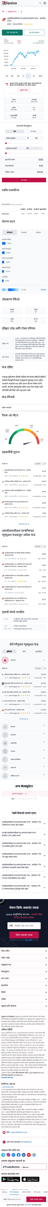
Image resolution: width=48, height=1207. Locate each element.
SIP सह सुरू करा (12, 32)
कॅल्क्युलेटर (5, 971)
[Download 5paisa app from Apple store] (31, 1180)
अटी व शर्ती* (28, 940)
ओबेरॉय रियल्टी (6, 267)
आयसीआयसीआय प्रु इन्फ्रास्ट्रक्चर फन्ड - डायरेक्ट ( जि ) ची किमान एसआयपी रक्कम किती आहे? (21, 866)
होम (3, 11)
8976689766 (26, 1142)
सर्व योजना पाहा (23, 524)
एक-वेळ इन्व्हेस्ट (34, 32)
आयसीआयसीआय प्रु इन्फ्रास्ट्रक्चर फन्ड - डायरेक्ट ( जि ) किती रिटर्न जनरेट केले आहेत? (21, 823)
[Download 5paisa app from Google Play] (10, 1180)
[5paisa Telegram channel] (3, 1155)
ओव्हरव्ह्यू (4, 1192)
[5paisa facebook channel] (18, 1155)
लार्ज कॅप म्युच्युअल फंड (14, 678)
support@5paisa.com (18, 1132)
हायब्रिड (38, 651)
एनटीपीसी (4, 277)
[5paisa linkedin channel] (24, 1155)
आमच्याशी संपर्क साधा (7, 1078)
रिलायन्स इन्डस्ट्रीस (7, 258)
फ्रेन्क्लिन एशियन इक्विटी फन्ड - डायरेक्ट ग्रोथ (18, 481)
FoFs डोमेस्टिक (12, 559)
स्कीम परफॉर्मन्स (26, 1192)
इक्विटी (9, 651)
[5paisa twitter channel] (13, 1155)
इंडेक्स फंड (11, 593)
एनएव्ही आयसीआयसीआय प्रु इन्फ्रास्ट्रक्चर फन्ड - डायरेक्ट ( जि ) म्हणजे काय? (19, 834)
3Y (28, 76)
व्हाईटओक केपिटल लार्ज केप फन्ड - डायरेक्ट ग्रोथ (18, 683)
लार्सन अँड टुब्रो (6, 249)
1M (7, 76)
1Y (23, 76)
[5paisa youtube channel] (29, 1155)
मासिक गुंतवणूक (10, 138)
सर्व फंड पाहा (23, 719)
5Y (34, 76)
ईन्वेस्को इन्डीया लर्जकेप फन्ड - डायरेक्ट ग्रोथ (16, 674)
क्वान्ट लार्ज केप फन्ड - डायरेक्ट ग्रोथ (14, 701)
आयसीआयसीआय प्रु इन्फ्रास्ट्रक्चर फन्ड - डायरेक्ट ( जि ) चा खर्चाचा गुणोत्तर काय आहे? (21, 844)
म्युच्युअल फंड (12, 11)
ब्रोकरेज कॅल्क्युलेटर (17, 794)
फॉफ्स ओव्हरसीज (12, 570)
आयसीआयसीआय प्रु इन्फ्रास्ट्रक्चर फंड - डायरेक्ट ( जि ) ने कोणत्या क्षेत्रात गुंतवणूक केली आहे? (21, 887)
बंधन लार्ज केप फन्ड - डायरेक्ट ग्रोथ (14, 710)
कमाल (40, 76)
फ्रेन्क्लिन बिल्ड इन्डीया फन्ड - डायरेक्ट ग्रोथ (17, 513)
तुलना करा (24, 90)
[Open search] (40, 3)
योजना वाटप (37, 1192)
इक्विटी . (9, 24)
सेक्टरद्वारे (23, 232)
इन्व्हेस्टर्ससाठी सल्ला (8, 1087)
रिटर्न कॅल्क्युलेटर (14, 1192)
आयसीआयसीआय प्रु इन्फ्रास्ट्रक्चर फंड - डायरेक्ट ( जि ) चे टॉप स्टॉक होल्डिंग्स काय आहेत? (21, 876)
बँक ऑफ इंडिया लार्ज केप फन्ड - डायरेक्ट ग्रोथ (17, 692)
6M (18, 76)
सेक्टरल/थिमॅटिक (18, 24)
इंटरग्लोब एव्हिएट (6, 239)
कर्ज (24, 651)
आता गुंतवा (24, 180)
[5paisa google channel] (34, 1155)
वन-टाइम (33, 131)
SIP (15, 131)
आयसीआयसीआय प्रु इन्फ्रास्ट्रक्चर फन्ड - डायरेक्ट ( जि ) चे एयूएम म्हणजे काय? (21, 855)
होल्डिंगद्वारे (10, 232)
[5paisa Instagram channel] (8, 1155)
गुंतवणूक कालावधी (11, 148)
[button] (12, 799)
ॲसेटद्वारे (38, 232)
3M (12, 76)
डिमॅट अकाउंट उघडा (24, 934)
